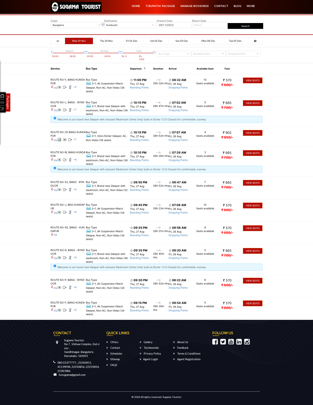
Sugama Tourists (171, 396)
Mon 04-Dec (208, 40)
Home (136, 5)
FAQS (113, 365)
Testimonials (151, 347)
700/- (227, 107)
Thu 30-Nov (106, 40)
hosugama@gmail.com (72, 374)
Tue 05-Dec (235, 40)
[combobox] (174, 53)
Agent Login (150, 359)
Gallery (148, 342)
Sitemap (115, 359)
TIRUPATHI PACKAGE (160, 5)
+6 (75, 189)
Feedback (182, 347)
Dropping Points (178, 87)
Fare (227, 68)
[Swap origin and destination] (103, 24)
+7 (74, 109)
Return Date (199, 21)
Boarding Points (139, 87)
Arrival (173, 68)
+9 (75, 159)
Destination (110, 21)
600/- (227, 85)
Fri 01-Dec (131, 40)
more (251, 5)
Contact (221, 5)
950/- (227, 137)
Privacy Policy (152, 353)
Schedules (116, 353)
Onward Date (164, 21)
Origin (54, 21)
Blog (237, 5)
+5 (75, 86)
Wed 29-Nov (79, 40)
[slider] (52, 52)
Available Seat (205, 68)
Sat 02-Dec (156, 40)
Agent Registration (189, 359)
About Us (182, 342)
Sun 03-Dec (182, 40)
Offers (114, 342)
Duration (158, 68)
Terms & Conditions (189, 353)
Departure (136, 68)
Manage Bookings (195, 5)
